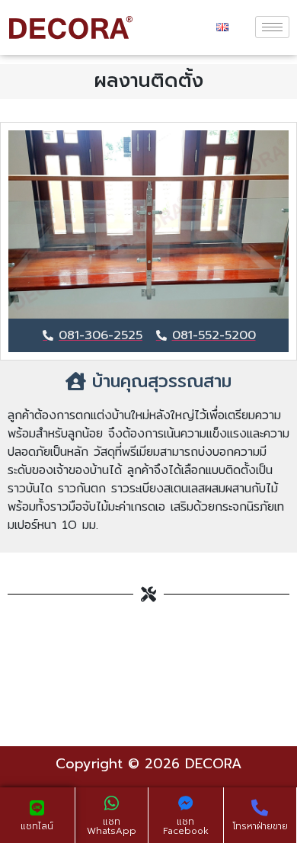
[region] (148, 224)
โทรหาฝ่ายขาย (260, 826)
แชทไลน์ (37, 826)
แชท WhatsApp (111, 826)
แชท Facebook (186, 826)
